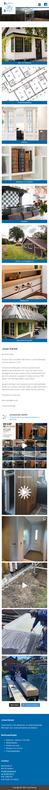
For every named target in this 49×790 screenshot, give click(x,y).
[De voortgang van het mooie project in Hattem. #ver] (24, 678)
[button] (39, 4)
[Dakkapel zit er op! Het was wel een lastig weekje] (24, 632)
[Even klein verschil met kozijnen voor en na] (24, 538)
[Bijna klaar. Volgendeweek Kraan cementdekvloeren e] (24, 492)
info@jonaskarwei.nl (8, 771)
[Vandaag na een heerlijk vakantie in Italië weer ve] (24, 585)
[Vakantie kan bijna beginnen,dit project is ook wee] (24, 445)
